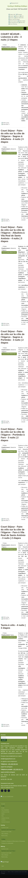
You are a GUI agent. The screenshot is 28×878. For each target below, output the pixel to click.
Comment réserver (5, 822)
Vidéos (3, 814)
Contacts (3, 820)
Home (9, 871)
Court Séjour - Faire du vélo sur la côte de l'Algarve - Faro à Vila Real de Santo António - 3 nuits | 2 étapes (13, 532)
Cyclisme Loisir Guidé (6, 831)
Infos (2, 816)
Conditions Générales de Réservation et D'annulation (13, 841)
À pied (2, 808)
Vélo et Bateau (4, 833)
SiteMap (3, 839)
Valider (4, 740)
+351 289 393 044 (13, 764)
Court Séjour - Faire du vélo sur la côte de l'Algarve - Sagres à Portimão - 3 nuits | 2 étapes (12, 337)
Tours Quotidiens (5, 810)
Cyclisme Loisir (4, 827)
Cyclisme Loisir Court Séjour (8, 829)
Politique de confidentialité (7, 843)
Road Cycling (4, 835)
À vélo (2, 806)
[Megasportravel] (14, 3)
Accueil (3, 804)
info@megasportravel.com (8, 758)
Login (2, 866)
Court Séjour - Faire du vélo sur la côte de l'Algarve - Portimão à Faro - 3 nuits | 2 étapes (13, 435)
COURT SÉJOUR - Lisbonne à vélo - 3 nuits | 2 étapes (11, 37)
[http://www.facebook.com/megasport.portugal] (2, 790)
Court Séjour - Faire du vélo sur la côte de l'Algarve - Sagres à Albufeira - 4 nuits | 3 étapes (12, 136)
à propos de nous (5, 818)
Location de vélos (5, 812)
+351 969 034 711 (18, 769)
